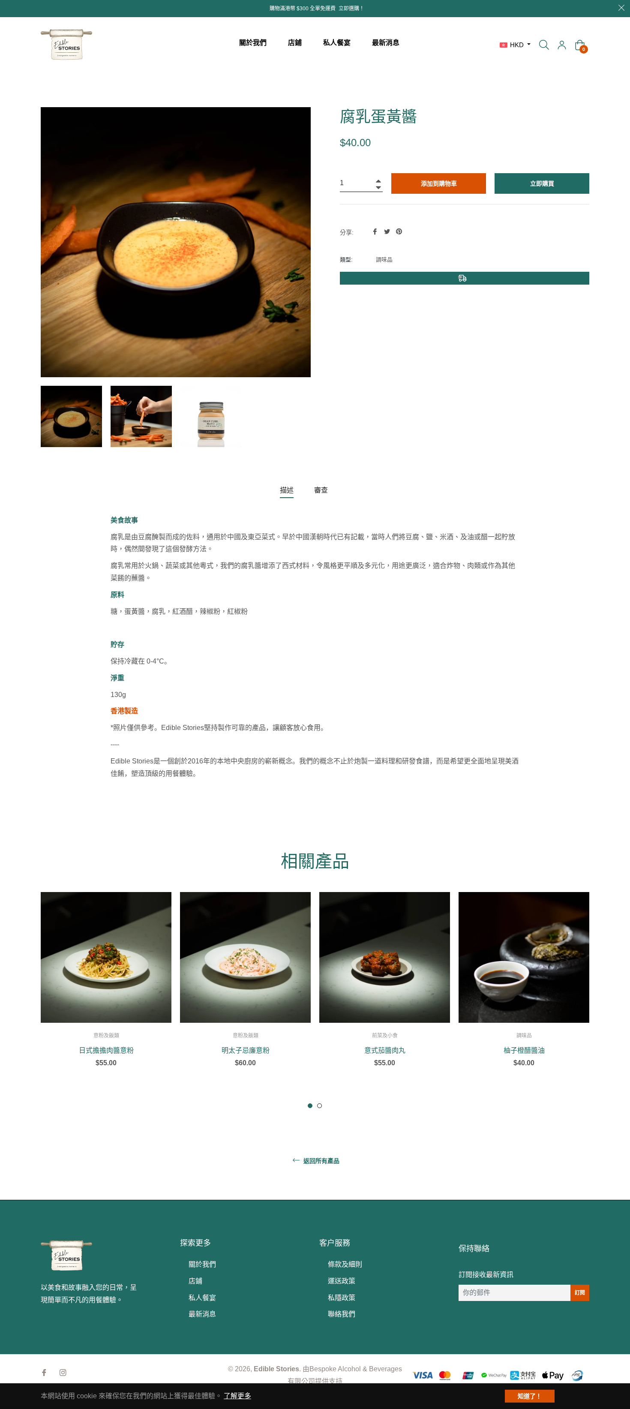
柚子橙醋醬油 (524, 1050)
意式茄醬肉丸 (384, 1050)
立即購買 (542, 183)
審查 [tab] (322, 490)
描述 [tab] (287, 490)
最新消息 (202, 1314)
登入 (561, 45)
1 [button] (310, 1105)
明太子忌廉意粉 (246, 1050)
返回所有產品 (320, 1160)
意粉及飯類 (106, 1036)
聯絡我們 (341, 1314)
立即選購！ (351, 9)
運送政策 (341, 1281)
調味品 (524, 1036)
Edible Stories (276, 1369)
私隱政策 (341, 1297)
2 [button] (319, 1105)
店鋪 (195, 1281)
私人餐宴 (202, 1297)
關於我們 (202, 1264)
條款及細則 (345, 1264)
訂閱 (580, 1293)
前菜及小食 (385, 1036)
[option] (106, 994)
